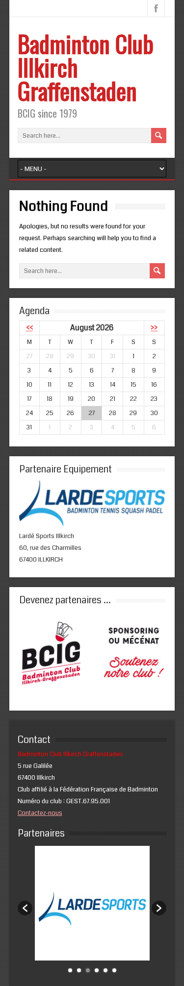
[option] (92, 903)
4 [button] (97, 970)
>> (154, 327)
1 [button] (70, 970)
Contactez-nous (40, 813)
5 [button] (105, 970)
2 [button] (79, 970)
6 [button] (114, 970)
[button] (25, 908)
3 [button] (88, 970)
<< (29, 327)
